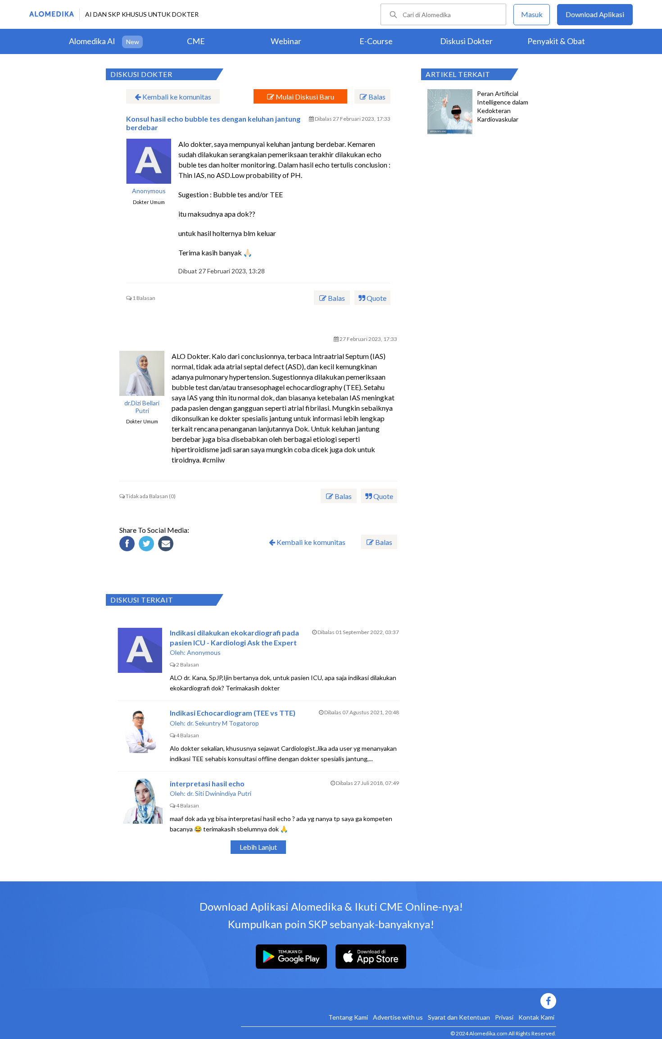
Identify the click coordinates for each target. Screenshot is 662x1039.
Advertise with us (398, 1017)
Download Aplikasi (595, 14)
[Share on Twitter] (148, 545)
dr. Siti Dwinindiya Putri (219, 793)
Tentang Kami (348, 1017)
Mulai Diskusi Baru (304, 96)
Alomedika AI (92, 41)
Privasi (504, 1017)
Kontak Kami (536, 1017)
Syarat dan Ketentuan (459, 1017)
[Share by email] (167, 545)
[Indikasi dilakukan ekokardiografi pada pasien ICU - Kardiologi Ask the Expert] (140, 650)
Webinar (286, 41)
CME (196, 41)
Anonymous (149, 191)
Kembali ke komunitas (176, 96)
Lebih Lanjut (258, 847)
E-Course (376, 41)
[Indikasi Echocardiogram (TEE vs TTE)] (140, 730)
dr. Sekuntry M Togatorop (223, 723)
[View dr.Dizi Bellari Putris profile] (141, 373)
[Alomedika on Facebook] (398, 1001)
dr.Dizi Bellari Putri (141, 406)
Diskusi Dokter (466, 41)
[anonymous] (148, 161)
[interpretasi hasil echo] (140, 801)
